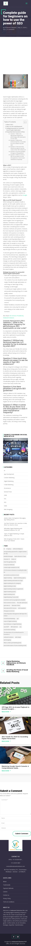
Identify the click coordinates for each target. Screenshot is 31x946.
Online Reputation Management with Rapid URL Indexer (15, 615)
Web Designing (8, 509)
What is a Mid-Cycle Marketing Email (12, 642)
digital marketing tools (9, 594)
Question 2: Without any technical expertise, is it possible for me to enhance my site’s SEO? (18, 143)
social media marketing (9, 629)
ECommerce (7, 488)
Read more (5, 712)
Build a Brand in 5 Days (20, 556)
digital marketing (8, 578)
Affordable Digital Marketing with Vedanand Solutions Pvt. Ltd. (13, 529)
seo (20, 627)
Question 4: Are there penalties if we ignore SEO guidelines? (18, 152)
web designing (7, 640)
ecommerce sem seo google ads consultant (14, 600)
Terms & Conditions (8, 902)
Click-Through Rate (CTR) (10, 562)
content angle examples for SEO (11, 567)
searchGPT (6, 627)
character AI (7, 559)
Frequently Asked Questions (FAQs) (15, 132)
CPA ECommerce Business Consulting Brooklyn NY (15, 571)
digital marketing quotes (10, 591)
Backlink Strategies (8, 556)
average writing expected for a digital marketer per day (15, 552)
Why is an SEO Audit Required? (14, 126)
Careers (5, 891)
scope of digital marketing (10, 621)
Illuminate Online (16, 605)
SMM (5, 506)
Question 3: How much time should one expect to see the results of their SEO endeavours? (18, 148)
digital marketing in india (10, 586)
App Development (9, 474)
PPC (5, 499)
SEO (4, 29)
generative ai (7, 605)
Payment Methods (8, 888)
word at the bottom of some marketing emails (15, 645)
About (4, 881)
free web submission (22, 602)
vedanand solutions (8, 637)
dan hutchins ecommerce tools (11, 575)
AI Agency (8, 549)
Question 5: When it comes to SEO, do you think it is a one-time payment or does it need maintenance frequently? (18, 157)
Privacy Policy (7, 898)
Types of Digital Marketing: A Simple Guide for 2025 (14, 534)
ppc (18, 618)
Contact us (6, 895)
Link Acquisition (22, 608)
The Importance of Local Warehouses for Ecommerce (14, 633)
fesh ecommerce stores (9, 602)
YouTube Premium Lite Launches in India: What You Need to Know (15, 524)
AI (4, 470)
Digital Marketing (8, 481)
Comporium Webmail (9, 564)
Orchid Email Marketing (9, 618)
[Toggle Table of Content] (24, 122)
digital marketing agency (20, 578)
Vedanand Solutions (10, 27)
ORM (5, 495)
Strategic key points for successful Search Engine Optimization (15, 129)
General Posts (8, 492)
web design (18, 637)
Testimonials (6, 885)
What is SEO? (9, 124)
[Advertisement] (15, 53)
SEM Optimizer (14, 627)
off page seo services (9, 611)
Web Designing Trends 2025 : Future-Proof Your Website (14, 539)
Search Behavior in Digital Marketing (12, 624)
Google (25, 195)
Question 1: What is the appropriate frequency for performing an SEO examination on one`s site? (18, 136)
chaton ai (13, 559)
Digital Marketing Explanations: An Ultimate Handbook (16, 663)
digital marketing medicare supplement (13, 589)
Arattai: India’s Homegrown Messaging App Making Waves (14, 519)
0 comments (10, 29)
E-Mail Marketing (8, 484)
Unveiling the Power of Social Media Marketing (17, 670)
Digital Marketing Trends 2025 (11, 597)
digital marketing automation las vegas (13, 580)
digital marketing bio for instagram (12, 583)
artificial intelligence (18, 549)
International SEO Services (10, 608)
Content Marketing (9, 477)
